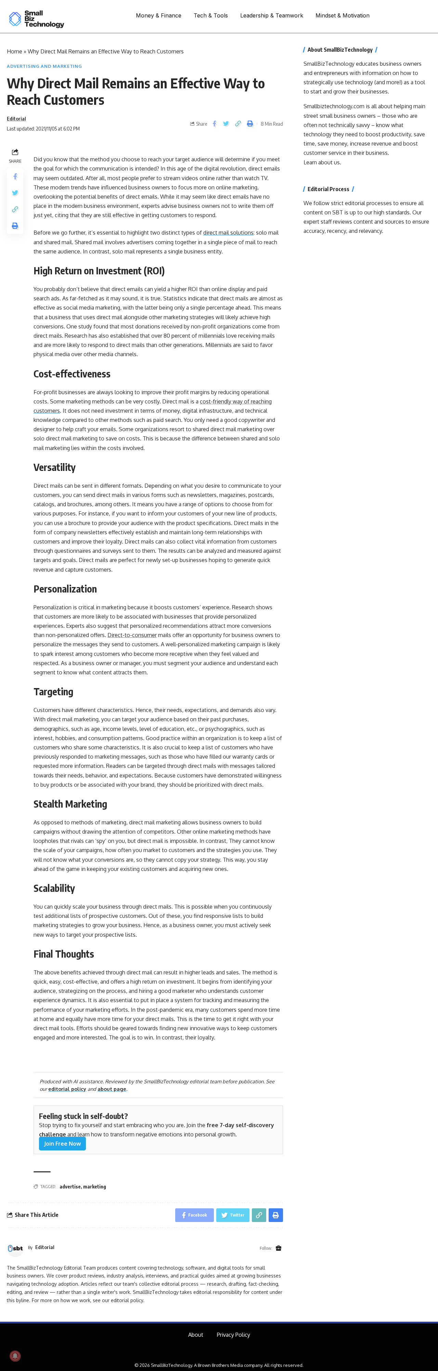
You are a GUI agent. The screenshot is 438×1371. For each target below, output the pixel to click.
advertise (70, 1186)
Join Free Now (62, 1143)
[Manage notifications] (15, 1355)
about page (112, 1089)
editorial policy (67, 1089)
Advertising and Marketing (44, 66)
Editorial (16, 118)
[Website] (278, 1248)
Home (14, 51)
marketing (94, 1186)
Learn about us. (322, 162)
